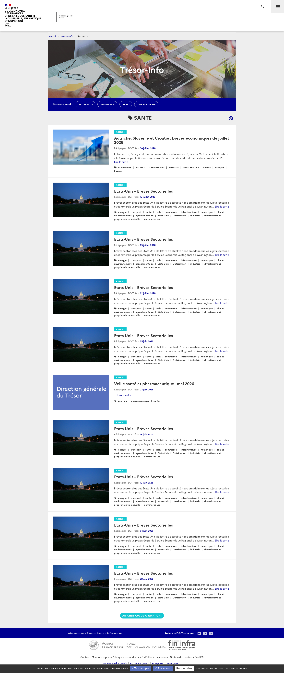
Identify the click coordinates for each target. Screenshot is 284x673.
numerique (207, 212)
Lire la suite (121, 162)
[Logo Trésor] (64, 16)
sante (148, 212)
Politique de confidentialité (128, 657)
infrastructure (189, 212)
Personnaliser (184, 668)
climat (220, 212)
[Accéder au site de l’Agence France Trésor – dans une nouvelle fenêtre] (106, 645)
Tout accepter (141, 668)
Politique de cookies (156, 657)
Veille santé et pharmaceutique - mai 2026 (154, 383)
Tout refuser (164, 668)
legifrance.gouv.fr (139, 662)
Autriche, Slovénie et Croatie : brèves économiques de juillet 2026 (171, 140)
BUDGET (140, 167)
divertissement (212, 215)
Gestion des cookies (181, 657)
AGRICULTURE (191, 167)
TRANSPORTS (157, 167)
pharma (122, 400)
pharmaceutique (140, 400)
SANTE (207, 167)
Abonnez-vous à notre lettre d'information (95, 633)
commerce (171, 212)
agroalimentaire (145, 215)
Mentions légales (101, 657)
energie (122, 212)
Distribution (179, 215)
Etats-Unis (163, 215)
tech (158, 212)
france (126, 104)
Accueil (52, 36)
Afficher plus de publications (142, 615)
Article (120, 131)
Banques (219, 167)
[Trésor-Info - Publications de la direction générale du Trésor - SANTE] (231, 118)
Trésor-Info (67, 36)
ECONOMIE (124, 167)
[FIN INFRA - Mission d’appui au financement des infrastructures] (181, 645)
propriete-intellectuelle (127, 219)
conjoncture (107, 104)
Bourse (118, 170)
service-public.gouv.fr (115, 662)
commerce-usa (152, 219)
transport (136, 212)
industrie (195, 215)
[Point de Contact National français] (146, 645)
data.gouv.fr (173, 662)
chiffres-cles (85, 104)
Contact (85, 657)
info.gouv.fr (158, 662)
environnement (122, 215)
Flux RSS (198, 657)
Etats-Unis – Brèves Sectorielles (143, 191)
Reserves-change (146, 104)
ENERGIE (174, 167)
